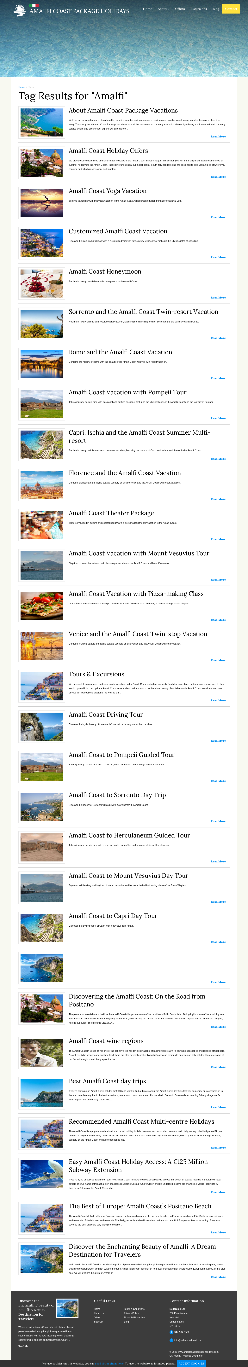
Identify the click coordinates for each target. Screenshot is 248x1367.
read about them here (109, 1363)
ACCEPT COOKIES (191, 1363)
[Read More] (124, 956)
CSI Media (175, 1355)
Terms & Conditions (134, 1309)
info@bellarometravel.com (186, 1340)
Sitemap (98, 1321)
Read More (24, 1346)
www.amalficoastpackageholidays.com (198, 1352)
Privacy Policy (131, 1313)
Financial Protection (134, 1317)
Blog (216, 9)
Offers (180, 9)
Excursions (199, 9)
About (162, 9)
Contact (231, 9)
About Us (99, 1313)
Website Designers (192, 1355)
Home (147, 9)
